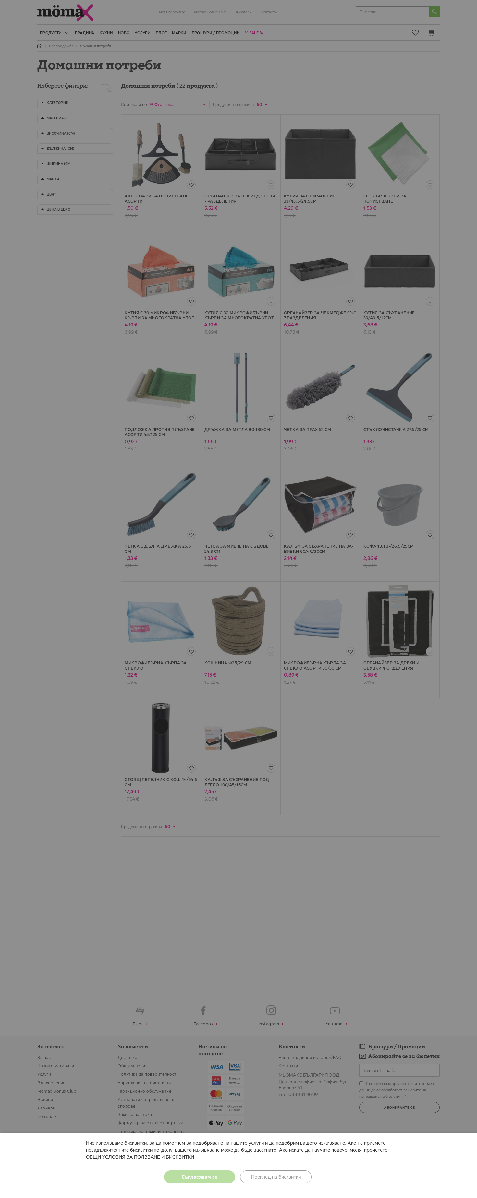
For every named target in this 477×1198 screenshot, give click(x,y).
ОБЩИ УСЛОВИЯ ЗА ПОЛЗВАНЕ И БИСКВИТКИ (140, 1157)
